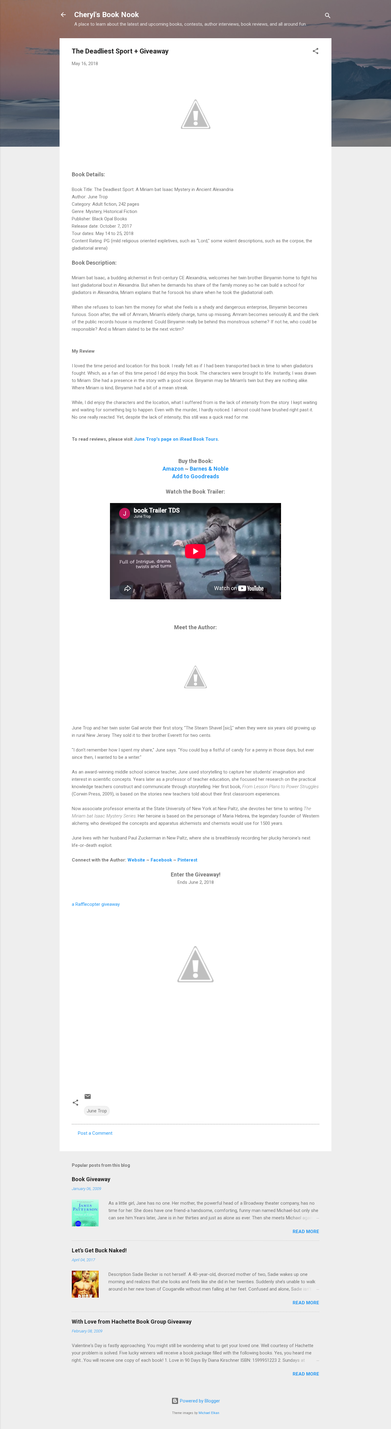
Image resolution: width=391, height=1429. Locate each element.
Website (136, 860)
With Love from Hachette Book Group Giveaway (132, 1321)
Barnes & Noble (209, 468)
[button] (315, 52)
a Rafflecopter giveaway (96, 904)
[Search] (327, 16)
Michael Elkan (209, 1413)
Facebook (161, 860)
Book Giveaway (91, 1179)
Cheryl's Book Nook (106, 14)
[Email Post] (87, 1098)
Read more (306, 1231)
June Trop (97, 1111)
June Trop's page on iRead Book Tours (176, 439)
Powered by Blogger (199, 1401)
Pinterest (187, 860)
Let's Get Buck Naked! (99, 1250)
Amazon (173, 468)
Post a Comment (95, 1133)
